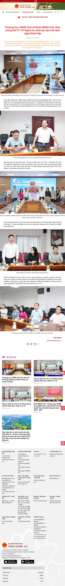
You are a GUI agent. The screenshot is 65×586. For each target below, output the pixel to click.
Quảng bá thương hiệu (24, 521)
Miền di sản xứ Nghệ (23, 501)
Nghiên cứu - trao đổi (8, 501)
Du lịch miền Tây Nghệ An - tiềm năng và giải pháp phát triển (24, 510)
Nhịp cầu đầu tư (54, 478)
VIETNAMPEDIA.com (59, 565)
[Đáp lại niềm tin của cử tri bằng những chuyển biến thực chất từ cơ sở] (48, 368)
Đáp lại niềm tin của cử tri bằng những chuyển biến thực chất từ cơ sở (48, 380)
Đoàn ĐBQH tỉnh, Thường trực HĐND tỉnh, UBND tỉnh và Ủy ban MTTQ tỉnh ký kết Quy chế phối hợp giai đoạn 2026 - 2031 (47, 407)
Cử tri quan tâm (47, 12)
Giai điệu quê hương (55, 501)
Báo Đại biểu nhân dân (40, 538)
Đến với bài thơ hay (55, 502)
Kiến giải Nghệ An (7, 502)
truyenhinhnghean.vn (54, 340)
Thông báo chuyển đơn (8, 486)
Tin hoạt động (6, 456)
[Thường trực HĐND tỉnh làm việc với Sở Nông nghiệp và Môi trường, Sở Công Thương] (16, 367)
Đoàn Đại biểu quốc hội (12, 12)
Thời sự (38, 12)
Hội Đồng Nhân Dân (27, 12)
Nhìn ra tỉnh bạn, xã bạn (40, 501)
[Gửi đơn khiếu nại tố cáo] (63, 443)
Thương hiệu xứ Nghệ (24, 506)
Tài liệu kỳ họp (6, 458)
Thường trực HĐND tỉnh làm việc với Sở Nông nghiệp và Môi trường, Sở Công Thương (15, 380)
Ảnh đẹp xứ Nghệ (23, 514)
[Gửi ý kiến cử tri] (63, 373)
